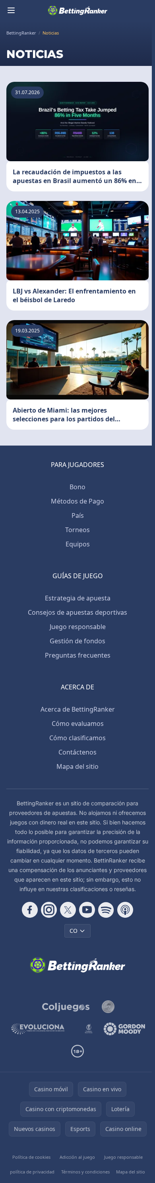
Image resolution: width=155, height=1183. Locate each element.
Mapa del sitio (77, 766)
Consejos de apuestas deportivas (77, 612)
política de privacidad (32, 1172)
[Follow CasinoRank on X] (68, 910)
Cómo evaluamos (78, 723)
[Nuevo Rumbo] (88, 1029)
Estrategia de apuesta (77, 598)
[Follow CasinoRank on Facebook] (30, 910)
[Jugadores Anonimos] (108, 1006)
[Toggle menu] (11, 10)
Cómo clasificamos (77, 737)
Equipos (78, 544)
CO (74, 930)
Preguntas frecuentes (77, 655)
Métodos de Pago (77, 501)
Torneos (77, 529)
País (78, 515)
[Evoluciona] (42, 1029)
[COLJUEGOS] (66, 1006)
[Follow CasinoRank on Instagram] (49, 910)
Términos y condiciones (85, 1172)
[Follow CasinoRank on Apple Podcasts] (125, 910)
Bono (77, 486)
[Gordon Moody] (124, 1029)
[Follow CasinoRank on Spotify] (106, 910)
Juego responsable (78, 626)
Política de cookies (31, 1157)
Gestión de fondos (77, 641)
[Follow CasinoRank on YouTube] (87, 910)
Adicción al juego (77, 1157)
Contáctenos (77, 752)
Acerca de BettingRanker (78, 709)
